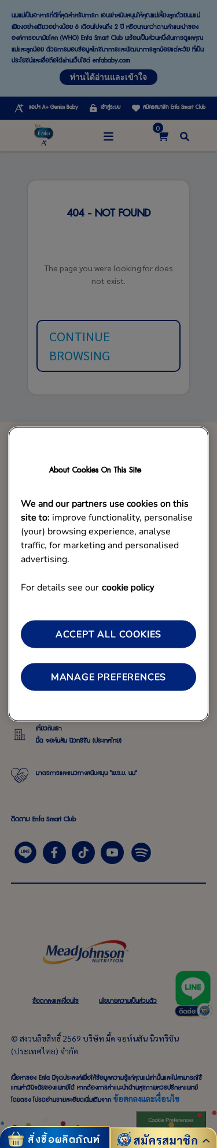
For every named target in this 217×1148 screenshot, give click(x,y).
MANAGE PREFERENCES (108, 677)
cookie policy (128, 586)
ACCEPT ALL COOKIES (108, 633)
